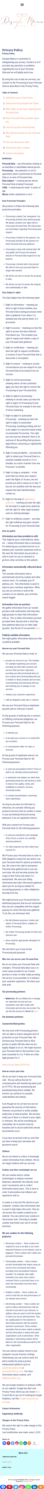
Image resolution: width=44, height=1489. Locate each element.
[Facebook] (4, 1443)
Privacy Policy (6, 1462)
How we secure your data (17, 142)
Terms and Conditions (9, 1457)
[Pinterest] (8, 1443)
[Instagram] (17, 1443)
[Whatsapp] (21, 1443)
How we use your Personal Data (20, 127)
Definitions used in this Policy (19, 97)
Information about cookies (18, 147)
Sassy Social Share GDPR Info (16, 1064)
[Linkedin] (25, 1443)
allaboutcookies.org (11, 1378)
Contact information (15, 153)
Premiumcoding (27, 1481)
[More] (29, 1443)
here (38, 628)
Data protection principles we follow (22, 103)
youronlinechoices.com (12, 1371)
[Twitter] (13, 1443)
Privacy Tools (6, 1467)
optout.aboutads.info (11, 1368)
